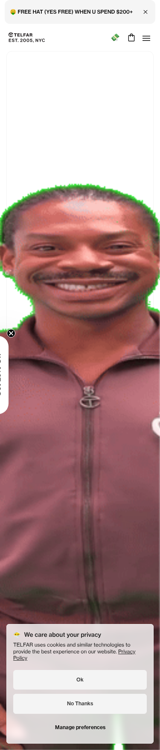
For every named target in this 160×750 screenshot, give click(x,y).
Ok (80, 679)
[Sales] (115, 37)
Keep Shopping (80, 397)
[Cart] (130, 37)
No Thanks (80, 703)
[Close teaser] (32, 333)
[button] (19, 375)
